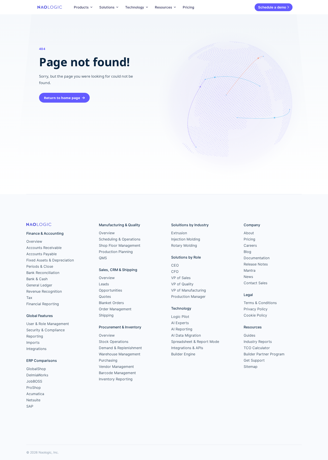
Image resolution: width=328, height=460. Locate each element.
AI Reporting (181, 329)
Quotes (105, 296)
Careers (250, 245)
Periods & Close (39, 266)
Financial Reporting (42, 304)
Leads (104, 284)
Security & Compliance (45, 330)
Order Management (115, 309)
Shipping (106, 315)
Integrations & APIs (187, 348)
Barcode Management (117, 373)
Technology (134, 7)
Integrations (36, 348)
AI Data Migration (186, 335)
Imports (32, 342)
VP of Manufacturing (188, 290)
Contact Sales (255, 283)
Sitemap (250, 366)
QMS (103, 258)
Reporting (34, 336)
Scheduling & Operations (119, 239)
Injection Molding (185, 239)
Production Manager (188, 296)
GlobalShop (36, 369)
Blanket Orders (111, 302)
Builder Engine (183, 354)
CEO (175, 265)
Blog (247, 251)
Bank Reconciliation (42, 272)
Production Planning (116, 251)
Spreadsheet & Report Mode (195, 341)
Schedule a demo (272, 7)
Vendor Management (116, 366)
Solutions (106, 7)
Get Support (254, 360)
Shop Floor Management (119, 245)
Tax (29, 297)
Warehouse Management (119, 354)
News (248, 276)
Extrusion (179, 233)
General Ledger (39, 285)
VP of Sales (181, 278)
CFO (175, 271)
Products (81, 7)
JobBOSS (34, 381)
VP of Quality (182, 284)
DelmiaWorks (37, 375)
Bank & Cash (37, 279)
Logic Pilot (180, 316)
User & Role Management (47, 323)
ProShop (33, 387)
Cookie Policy (255, 315)
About (249, 233)
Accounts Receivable (44, 247)
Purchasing (108, 360)
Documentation (257, 258)
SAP (29, 406)
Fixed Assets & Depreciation (50, 260)
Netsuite (33, 400)
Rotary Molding (184, 245)
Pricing (188, 7)
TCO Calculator (257, 348)
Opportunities (110, 290)
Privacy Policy (256, 309)
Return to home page (62, 97)
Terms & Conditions (260, 302)
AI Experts (180, 323)
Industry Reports (258, 341)
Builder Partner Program (264, 354)
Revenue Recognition (44, 291)
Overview (34, 241)
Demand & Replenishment (120, 348)
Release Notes (256, 264)
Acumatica (35, 394)
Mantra (249, 270)
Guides (249, 335)
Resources (163, 7)
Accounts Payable (41, 254)
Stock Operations (113, 341)
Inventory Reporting (116, 379)
